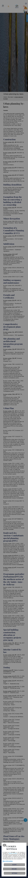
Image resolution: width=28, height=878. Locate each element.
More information (8, 861)
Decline (14, 869)
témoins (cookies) (13, 853)
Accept (14, 864)
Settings (14, 873)
